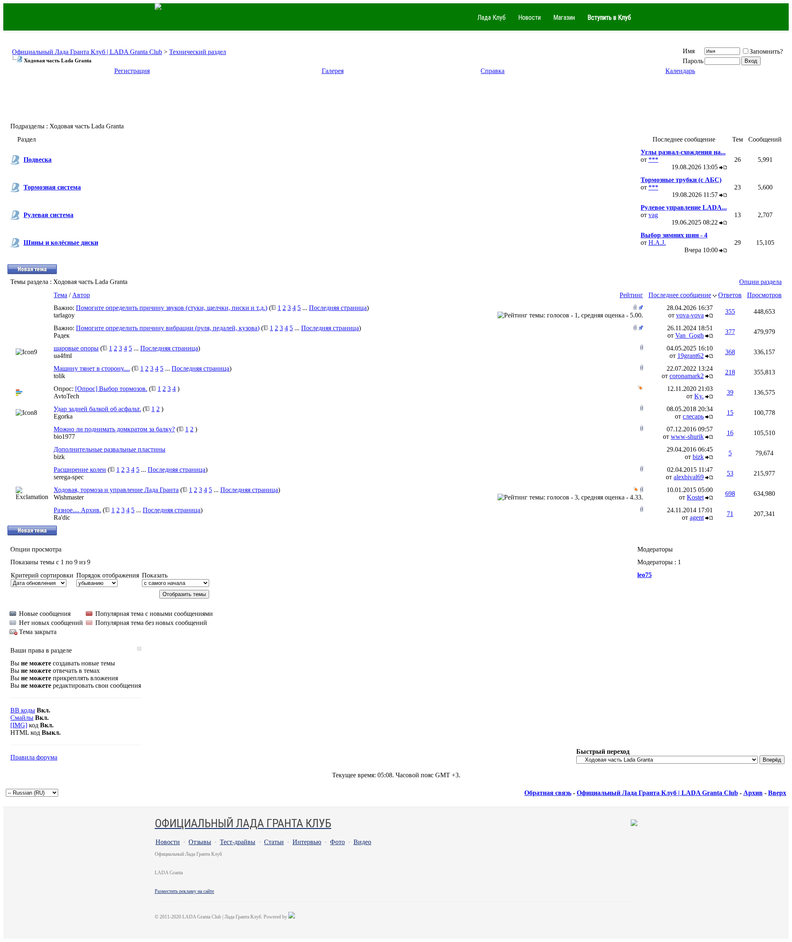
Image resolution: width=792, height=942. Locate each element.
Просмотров (764, 294)
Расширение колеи (80, 469)
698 (730, 493)
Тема (60, 294)
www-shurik (687, 436)
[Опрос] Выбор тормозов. (111, 388)
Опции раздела (760, 281)
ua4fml (63, 355)
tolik (59, 375)
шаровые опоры (76, 348)
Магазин (564, 17)
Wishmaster (69, 497)
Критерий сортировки (42, 575)
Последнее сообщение (679, 294)
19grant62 (690, 355)
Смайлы (21, 717)
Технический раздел (197, 51)
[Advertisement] (396, 101)
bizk (59, 456)
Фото (337, 841)
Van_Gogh (689, 335)
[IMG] (18, 725)
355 (730, 311)
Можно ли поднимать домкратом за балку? (114, 429)
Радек (62, 335)
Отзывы (200, 841)
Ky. (699, 396)
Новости (529, 17)
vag (653, 214)
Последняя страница (338, 307)
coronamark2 (686, 375)
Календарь (680, 70)
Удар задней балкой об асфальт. (97, 408)
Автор (81, 294)
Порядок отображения (107, 575)
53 (730, 473)
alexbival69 (689, 476)
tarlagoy (64, 315)
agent (697, 517)
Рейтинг (631, 294)
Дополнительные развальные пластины (109, 449)
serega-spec (69, 476)
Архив (753, 792)
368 (730, 351)
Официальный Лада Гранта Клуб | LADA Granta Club (87, 51)
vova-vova (690, 315)
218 (730, 372)
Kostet (695, 497)
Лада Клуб (491, 17)
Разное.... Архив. (77, 510)
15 (730, 412)
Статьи (274, 841)
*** (653, 159)
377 (730, 331)
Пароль (693, 60)
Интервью (306, 841)
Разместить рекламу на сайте (184, 891)
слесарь (693, 416)
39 (730, 392)
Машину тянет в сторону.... (92, 368)
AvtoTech (66, 396)
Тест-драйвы (237, 841)
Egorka (63, 416)
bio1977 (64, 436)
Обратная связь (547, 792)
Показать (154, 575)
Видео (362, 841)
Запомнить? (766, 51)
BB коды (22, 710)
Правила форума (33, 757)
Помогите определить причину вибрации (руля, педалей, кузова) (167, 327)
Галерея (333, 70)
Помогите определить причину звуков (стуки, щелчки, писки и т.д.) (171, 307)
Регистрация (132, 70)
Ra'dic (62, 517)
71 (730, 513)
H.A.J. (657, 242)
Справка (492, 70)
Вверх (777, 792)
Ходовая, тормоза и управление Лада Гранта (116, 489)
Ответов (730, 294)
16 (730, 432)
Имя (689, 50)
